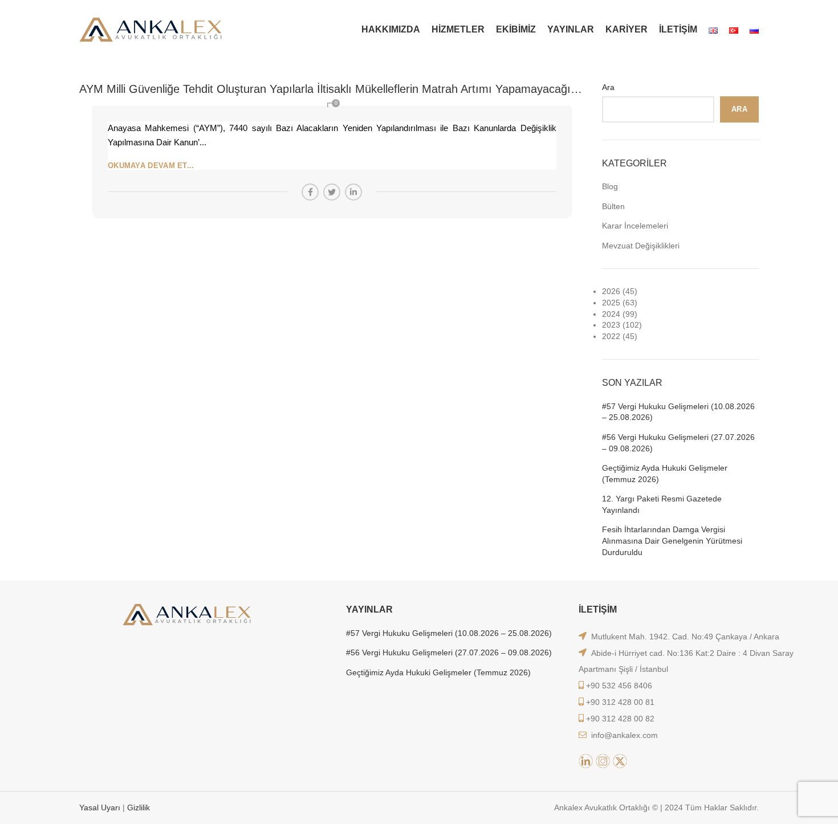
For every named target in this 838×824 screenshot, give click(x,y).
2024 (611, 314)
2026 (611, 291)
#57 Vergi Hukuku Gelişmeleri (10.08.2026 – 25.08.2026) (678, 412)
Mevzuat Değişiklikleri (641, 245)
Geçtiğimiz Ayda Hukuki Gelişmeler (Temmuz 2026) (664, 473)
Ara (608, 87)
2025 (611, 302)
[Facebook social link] (310, 192)
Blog (610, 186)
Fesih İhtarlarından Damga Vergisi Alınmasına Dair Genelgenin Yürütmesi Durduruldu (672, 540)
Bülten (613, 206)
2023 (611, 324)
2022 (611, 336)
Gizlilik (138, 807)
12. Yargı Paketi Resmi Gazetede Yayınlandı (662, 504)
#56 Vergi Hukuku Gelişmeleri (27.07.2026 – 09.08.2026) (678, 443)
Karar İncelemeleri (635, 225)
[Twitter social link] (331, 192)
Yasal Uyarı (101, 807)
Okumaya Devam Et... (151, 165)
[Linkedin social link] (353, 192)
